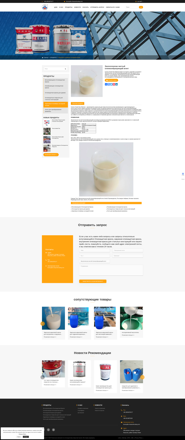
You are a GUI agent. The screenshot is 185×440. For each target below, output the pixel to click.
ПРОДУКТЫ (53, 57)
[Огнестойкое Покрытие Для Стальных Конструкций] (47, 122)
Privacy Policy (138, 437)
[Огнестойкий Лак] (47, 131)
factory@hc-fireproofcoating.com (74, 1)
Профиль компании (83, 408)
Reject (18, 436)
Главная (46, 57)
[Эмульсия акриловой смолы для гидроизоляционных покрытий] (53, 318)
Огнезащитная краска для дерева (55, 93)
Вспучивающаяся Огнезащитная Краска (55, 81)
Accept (25, 436)
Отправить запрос (112, 80)
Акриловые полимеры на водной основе (69, 57)
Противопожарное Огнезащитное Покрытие (60, 146)
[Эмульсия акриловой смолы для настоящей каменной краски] (79, 318)
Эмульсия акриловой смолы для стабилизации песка (130, 333)
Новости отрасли (99, 410)
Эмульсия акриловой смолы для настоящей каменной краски (78, 333)
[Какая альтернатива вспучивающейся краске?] (53, 369)
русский (139, 1)
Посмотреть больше (50, 154)
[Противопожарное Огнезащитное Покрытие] (47, 148)
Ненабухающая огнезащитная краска (54, 86)
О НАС (80, 405)
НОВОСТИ (98, 405)
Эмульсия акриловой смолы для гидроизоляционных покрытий (52, 333)
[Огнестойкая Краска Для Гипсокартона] (47, 139)
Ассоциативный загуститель (104, 332)
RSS (129, 437)
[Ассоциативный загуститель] (105, 318)
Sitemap (124, 437)
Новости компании (100, 408)
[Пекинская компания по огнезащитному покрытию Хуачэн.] (45, 7)
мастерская (81, 412)
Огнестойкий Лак (56, 128)
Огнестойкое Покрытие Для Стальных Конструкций (58, 120)
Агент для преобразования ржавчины (53, 110)
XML (132, 437)
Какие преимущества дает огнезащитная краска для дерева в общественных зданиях (78, 387)
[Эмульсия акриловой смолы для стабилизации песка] (131, 318)
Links (119, 437)
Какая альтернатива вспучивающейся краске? (51, 381)
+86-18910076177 (48, 1)
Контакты (125, 405)
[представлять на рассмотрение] (141, 7)
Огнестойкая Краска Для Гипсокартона (58, 137)
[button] (42, 324)
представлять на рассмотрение (93, 281)
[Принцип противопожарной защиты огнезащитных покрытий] (131, 369)
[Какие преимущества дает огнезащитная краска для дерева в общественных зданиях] (79, 371)
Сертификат (81, 410)
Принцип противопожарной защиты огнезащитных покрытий (130, 381)
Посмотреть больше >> (50, 337)
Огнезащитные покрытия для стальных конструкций (54, 98)
